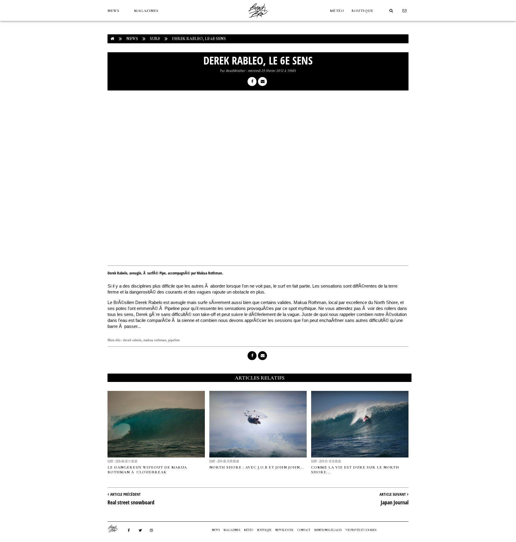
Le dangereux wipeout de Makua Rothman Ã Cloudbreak (147, 470)
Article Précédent (125, 494)
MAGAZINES (146, 10)
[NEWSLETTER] (405, 10)
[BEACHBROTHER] (116, 528)
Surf (155, 38)
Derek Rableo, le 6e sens (199, 38)
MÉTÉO (337, 10)
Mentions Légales (328, 530)
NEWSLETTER (284, 530)
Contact (304, 530)
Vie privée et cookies (360, 530)
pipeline (174, 340)
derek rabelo (132, 340)
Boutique (362, 10)
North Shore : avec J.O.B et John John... (256, 467)
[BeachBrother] (258, 19)
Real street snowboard (131, 502)
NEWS (113, 10)
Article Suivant (393, 494)
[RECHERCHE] (391, 10)
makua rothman (154, 340)
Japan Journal (394, 502)
